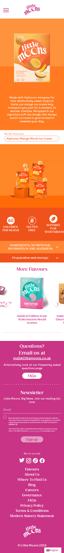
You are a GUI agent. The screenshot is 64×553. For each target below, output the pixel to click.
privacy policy (34, 431)
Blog (32, 485)
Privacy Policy (32, 506)
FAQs (32, 376)
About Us (32, 475)
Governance (32, 495)
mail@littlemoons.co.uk (32, 358)
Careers (32, 490)
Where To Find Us (32, 480)
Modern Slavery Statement (32, 516)
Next (57, 304)
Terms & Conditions (32, 511)
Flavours (32, 469)
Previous (6, 304)
